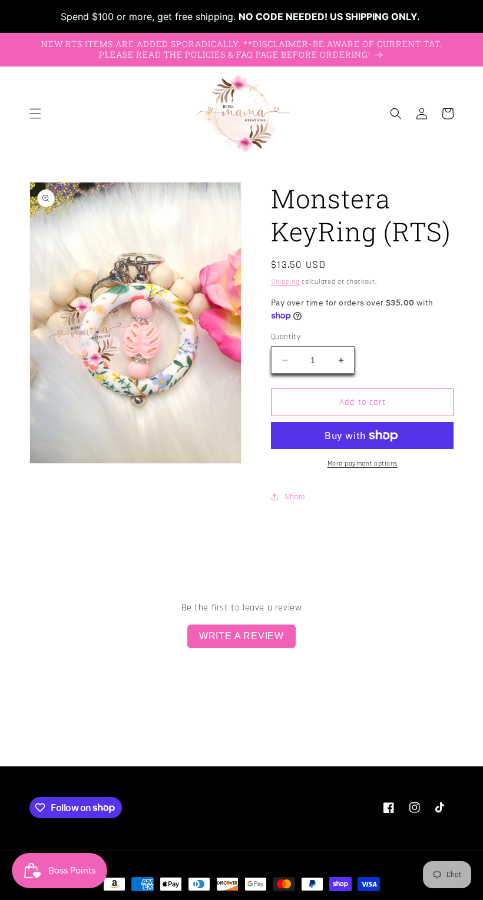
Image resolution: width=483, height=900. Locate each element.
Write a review (241, 636)
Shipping (285, 281)
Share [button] (295, 496)
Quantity (285, 336)
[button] (35, 114)
